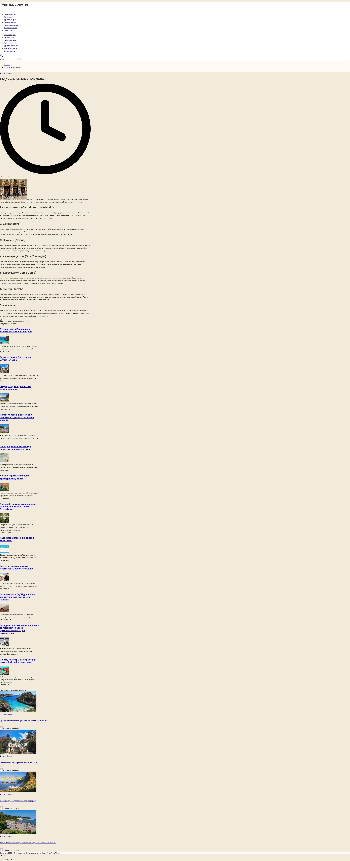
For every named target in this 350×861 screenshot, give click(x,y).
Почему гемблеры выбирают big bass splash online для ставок (18, 661)
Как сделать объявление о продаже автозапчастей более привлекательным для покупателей (19, 629)
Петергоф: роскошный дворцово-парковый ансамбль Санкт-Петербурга (18, 507)
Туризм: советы (14, 4)
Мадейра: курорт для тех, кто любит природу (15, 387)
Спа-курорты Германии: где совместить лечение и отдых (16, 447)
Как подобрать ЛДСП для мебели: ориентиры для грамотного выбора (18, 597)
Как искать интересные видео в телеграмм (17, 539)
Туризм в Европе (6, 73)
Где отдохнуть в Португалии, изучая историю (15, 358)
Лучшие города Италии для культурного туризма (15, 477)
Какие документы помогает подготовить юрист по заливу (16, 567)
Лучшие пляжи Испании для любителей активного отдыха (16, 330)
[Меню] (0, 10)
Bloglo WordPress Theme (51, 853)
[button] (18, 59)
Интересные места (6, 714)
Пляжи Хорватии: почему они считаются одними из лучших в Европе (17, 417)
